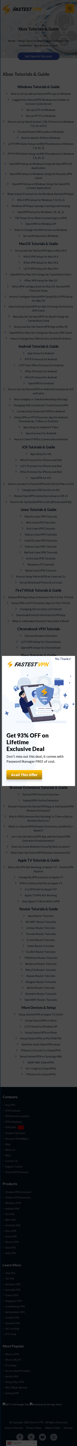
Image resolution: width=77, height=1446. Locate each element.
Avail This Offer (24, 774)
